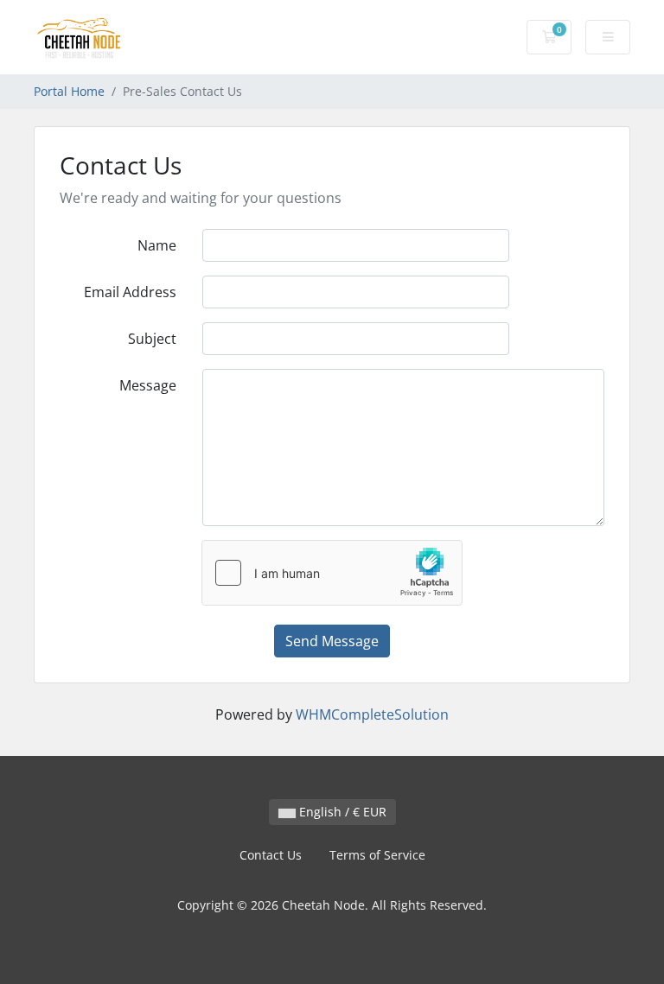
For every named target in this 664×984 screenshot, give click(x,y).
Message (147, 385)
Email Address (130, 292)
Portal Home (69, 91)
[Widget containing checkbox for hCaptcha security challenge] (332, 573)
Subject (152, 338)
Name (156, 245)
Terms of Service (377, 855)
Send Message (332, 641)
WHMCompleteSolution (372, 714)
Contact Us (270, 855)
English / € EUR (341, 811)
